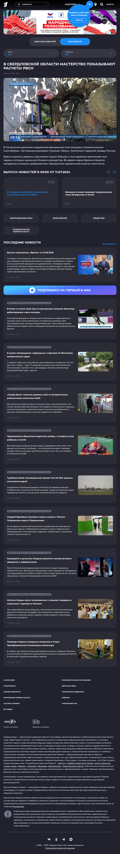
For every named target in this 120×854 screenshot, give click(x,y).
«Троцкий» (32, 766)
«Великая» (42, 766)
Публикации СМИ (69, 703)
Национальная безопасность (21, 230)
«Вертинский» (54, 766)
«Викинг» (22, 766)
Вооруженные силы (21, 218)
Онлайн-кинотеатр (12, 692)
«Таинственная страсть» (73, 766)
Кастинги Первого (12, 703)
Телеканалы (18, 806)
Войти (110, 4)
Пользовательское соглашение (76, 680)
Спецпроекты (10, 686)
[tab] (45, 41)
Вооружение (60, 218)
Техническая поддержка (73, 692)
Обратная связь (69, 686)
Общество (98, 218)
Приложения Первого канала (17, 698)
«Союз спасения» (102, 763)
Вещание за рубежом (41, 727)
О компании (9, 680)
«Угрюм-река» (10, 766)
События (66, 698)
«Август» (62, 763)
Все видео (8, 709)
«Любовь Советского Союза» (80, 763)
